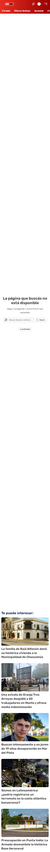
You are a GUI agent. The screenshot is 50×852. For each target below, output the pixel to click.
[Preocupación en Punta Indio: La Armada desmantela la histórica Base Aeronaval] (25, 823)
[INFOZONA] (9, 4)
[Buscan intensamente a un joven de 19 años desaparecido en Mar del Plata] (25, 727)
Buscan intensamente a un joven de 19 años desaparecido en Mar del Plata (24, 749)
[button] (33, 4)
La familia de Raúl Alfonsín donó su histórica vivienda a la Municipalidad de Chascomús (24, 653)
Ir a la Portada (25, 329)
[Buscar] (22, 320)
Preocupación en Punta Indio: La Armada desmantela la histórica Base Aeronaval (24, 844)
